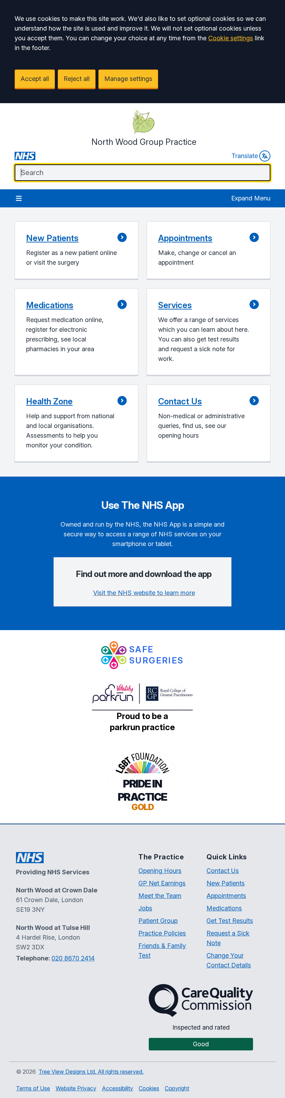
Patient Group (158, 920)
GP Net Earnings (162, 883)
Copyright (177, 1088)
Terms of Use (33, 1088)
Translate (244, 155)
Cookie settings (230, 38)
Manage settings (128, 78)
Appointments (226, 895)
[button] (76, 250)
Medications (224, 908)
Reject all (77, 78)
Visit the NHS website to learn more (144, 592)
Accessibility (117, 1088)
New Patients (225, 883)
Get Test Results (229, 920)
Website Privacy (76, 1088)
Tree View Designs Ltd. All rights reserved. (91, 1071)
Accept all (35, 78)
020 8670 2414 (73, 958)
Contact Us (222, 870)
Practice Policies (162, 933)
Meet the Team (159, 895)
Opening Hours (159, 870)
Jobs (145, 908)
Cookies (149, 1088)
